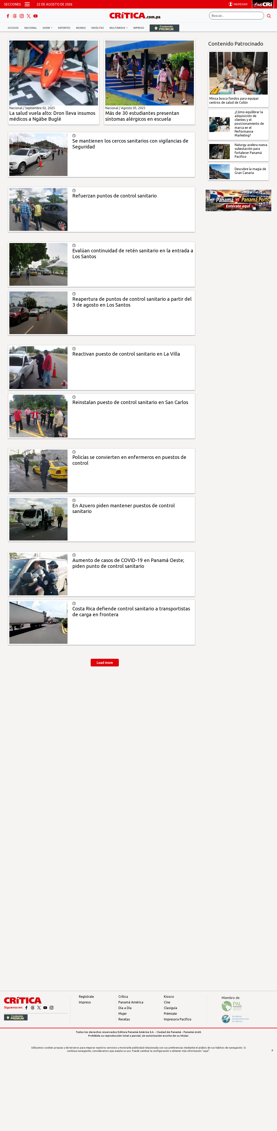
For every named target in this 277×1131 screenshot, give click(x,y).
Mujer (122, 1013)
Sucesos (13, 28)
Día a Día (125, 1008)
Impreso (138, 28)
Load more (105, 662)
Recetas (124, 1019)
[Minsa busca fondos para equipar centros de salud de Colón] (238, 73)
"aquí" (205, 1050)
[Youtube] (35, 15)
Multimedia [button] (118, 28)
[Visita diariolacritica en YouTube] (45, 1007)
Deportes (64, 28)
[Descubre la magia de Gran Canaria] (219, 171)
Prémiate (170, 1013)
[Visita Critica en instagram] (51, 1007)
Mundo (81, 28)
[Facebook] (8, 15)
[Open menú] (27, 4)
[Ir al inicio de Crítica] (136, 15)
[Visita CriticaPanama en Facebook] (27, 1007)
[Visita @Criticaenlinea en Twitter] (33, 1007)
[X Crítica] (29, 15)
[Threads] (15, 15)
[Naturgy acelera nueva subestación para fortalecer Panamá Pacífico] (219, 151)
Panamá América (130, 1002)
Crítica (123, 996)
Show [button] (46, 28)
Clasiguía (170, 1008)
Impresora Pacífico (177, 1019)
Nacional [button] (30, 28)
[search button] (269, 15)
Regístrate (86, 996)
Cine (167, 1002)
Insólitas (97, 28)
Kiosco (169, 996)
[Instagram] (22, 15)
